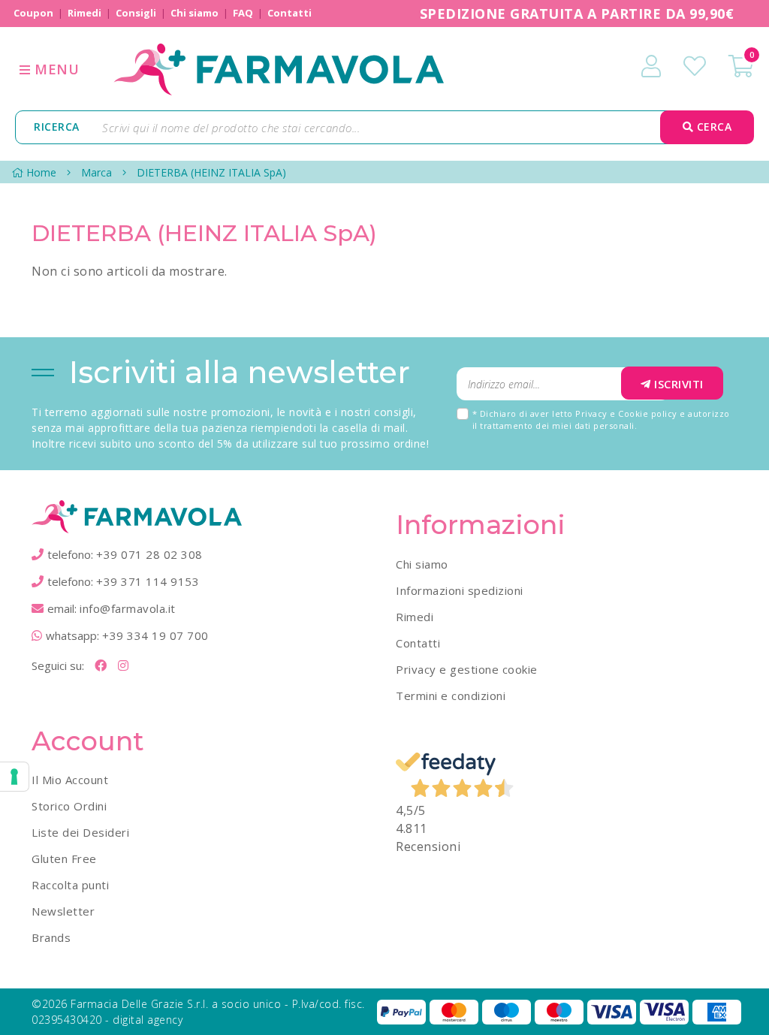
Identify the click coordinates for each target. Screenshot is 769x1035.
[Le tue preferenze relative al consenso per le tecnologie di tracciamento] (14, 776)
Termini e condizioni (450, 695)
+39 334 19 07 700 (155, 635)
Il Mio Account (70, 779)
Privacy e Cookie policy (626, 413)
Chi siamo (422, 564)
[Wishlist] (694, 66)
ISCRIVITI (679, 383)
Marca (96, 172)
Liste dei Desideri (80, 832)
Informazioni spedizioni (459, 590)
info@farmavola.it (128, 608)
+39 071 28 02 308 (149, 554)
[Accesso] (651, 66)
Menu (55, 69)
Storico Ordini (69, 805)
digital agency (147, 1019)
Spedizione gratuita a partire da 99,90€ (577, 14)
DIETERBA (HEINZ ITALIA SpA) (211, 172)
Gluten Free (64, 858)
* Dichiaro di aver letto (601, 420)
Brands (51, 937)
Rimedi (414, 616)
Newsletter (63, 911)
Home (41, 172)
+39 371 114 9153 (147, 581)
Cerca (712, 126)
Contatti (418, 642)
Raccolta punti (70, 884)
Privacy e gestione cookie (467, 669)
